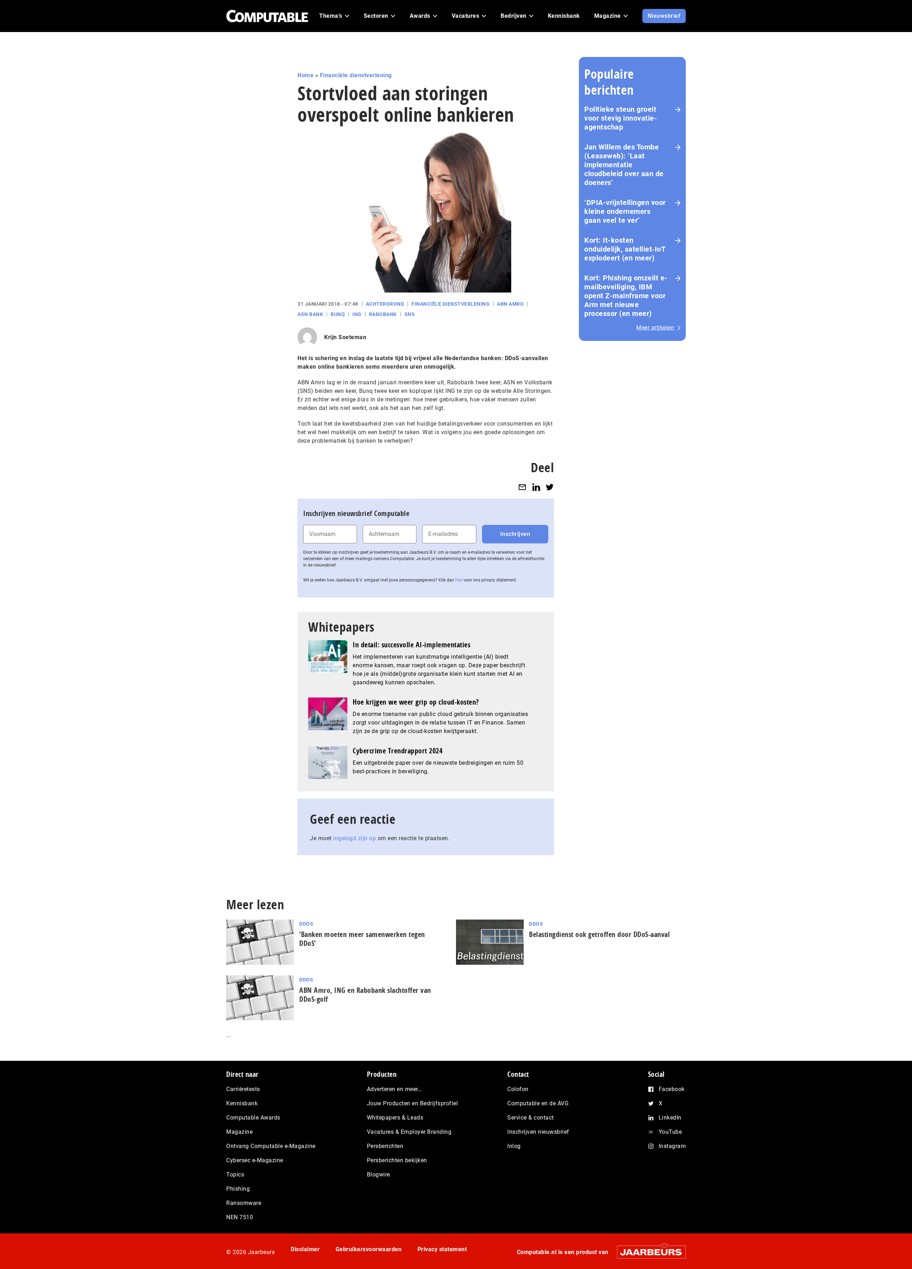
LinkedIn (670, 1117)
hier (458, 580)
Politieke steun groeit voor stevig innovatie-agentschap (620, 118)
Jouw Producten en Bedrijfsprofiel (412, 1103)
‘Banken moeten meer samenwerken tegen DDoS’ (362, 939)
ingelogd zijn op (354, 838)
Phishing (238, 1188)
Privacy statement (442, 1249)
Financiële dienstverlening (356, 75)
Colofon (518, 1089)
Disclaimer (305, 1249)
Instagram (672, 1146)
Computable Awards (253, 1117)
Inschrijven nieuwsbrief (538, 1131)
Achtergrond (385, 304)
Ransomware (243, 1203)
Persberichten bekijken (397, 1160)
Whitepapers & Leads (395, 1117)
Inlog (514, 1146)
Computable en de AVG (538, 1103)
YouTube (670, 1131)
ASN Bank (310, 314)
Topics (235, 1174)
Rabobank (383, 314)
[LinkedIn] (536, 487)
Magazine (239, 1131)
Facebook (672, 1089)
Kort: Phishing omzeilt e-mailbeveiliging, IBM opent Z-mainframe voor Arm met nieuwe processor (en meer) (626, 296)
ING (357, 314)
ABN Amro (510, 304)
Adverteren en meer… (394, 1089)
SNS (409, 314)
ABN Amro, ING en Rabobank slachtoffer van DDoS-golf (365, 994)
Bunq (338, 314)
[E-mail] (522, 487)
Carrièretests (243, 1089)
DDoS (306, 924)
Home (305, 75)
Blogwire (378, 1174)
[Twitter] (549, 487)
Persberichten (385, 1146)
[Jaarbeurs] (648, 1251)
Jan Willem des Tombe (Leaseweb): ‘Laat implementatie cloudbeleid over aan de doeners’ (624, 165)
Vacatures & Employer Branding (409, 1131)
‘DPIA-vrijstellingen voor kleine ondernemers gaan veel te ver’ (625, 211)
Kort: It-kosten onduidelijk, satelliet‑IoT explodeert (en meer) (624, 249)
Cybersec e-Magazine (254, 1160)
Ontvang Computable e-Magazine (271, 1146)
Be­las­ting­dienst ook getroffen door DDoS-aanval (599, 934)
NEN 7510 (239, 1217)
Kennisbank (242, 1103)
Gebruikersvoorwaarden (369, 1249)
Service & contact (530, 1117)
